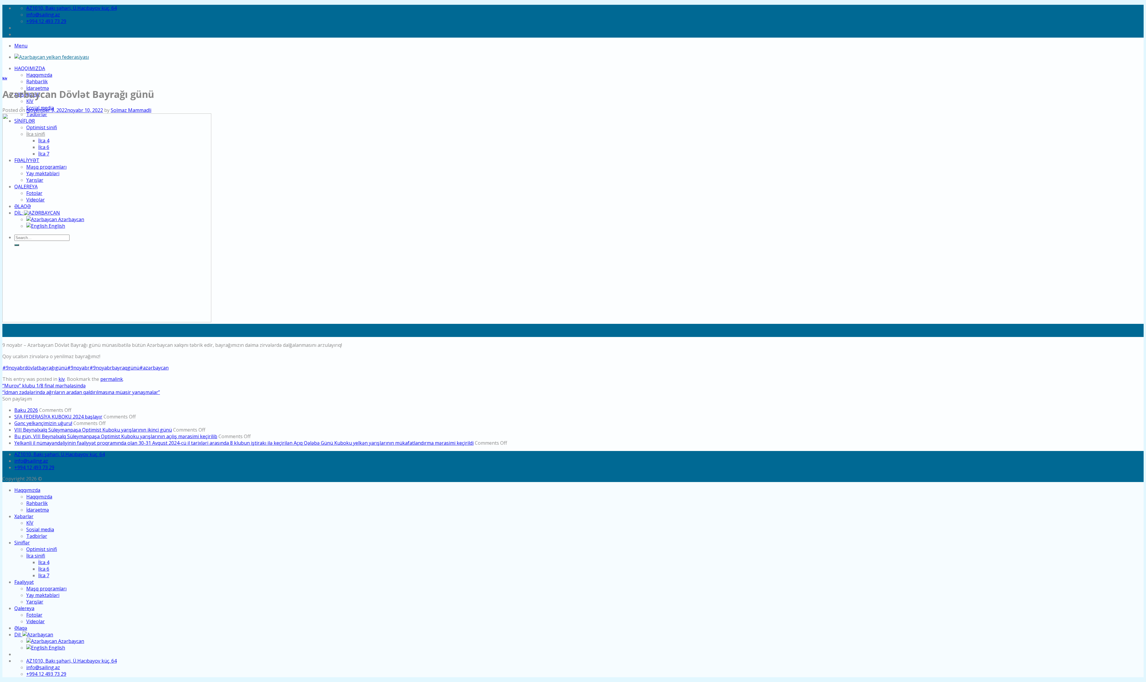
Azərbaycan (70, 641)
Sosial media (40, 529)
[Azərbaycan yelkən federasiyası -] (51, 57)
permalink (111, 379)
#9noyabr (78, 367)
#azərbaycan (154, 367)
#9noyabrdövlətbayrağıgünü (34, 367)
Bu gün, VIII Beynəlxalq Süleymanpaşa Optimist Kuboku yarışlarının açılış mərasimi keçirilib (115, 436)
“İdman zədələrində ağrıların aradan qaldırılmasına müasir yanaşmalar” (81, 392)
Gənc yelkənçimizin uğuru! (43, 423)
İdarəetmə (37, 510)
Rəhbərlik (37, 81)
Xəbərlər (23, 516)
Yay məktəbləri (42, 595)
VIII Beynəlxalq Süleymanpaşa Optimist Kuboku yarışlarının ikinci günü (93, 430)
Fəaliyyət (24, 582)
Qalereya (24, 608)
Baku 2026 (26, 410)
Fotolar (34, 615)
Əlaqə (20, 628)
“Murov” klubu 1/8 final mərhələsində (44, 385)
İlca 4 (43, 562)
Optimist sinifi (41, 549)
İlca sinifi (35, 555)
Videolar (35, 621)
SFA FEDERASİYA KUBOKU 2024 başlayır (58, 416)
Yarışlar (34, 601)
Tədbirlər (36, 536)
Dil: (18, 634)
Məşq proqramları (46, 588)
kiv (4, 78)
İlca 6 (43, 569)
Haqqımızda (29, 68)
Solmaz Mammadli (131, 110)
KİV (29, 101)
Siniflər (22, 542)
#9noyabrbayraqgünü (114, 367)
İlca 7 (43, 575)
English (56, 647)
